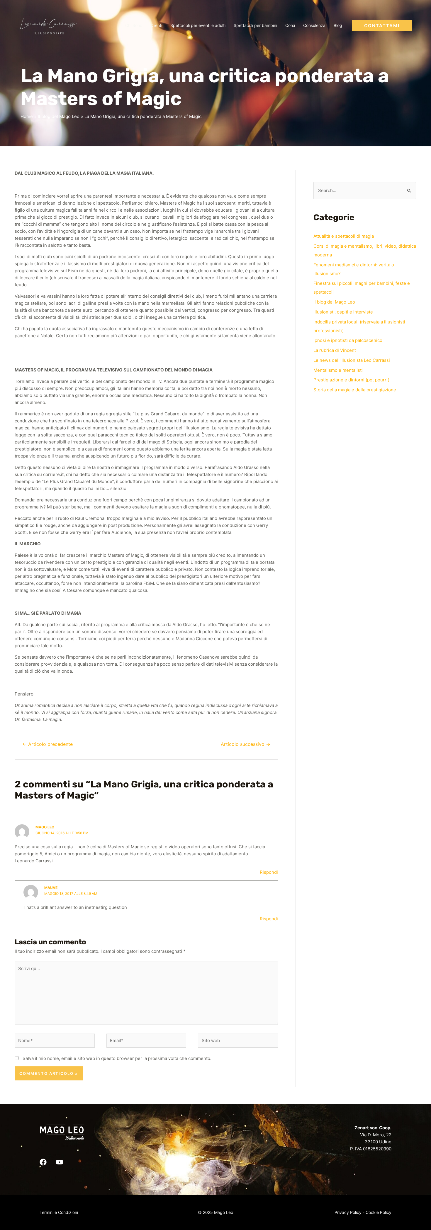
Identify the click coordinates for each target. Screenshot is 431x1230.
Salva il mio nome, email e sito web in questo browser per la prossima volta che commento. (117, 1058)
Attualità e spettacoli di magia (343, 236)
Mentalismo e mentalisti (338, 370)
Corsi (290, 25)
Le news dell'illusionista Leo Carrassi (351, 360)
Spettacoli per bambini (255, 25)
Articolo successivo (245, 744)
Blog (338, 25)
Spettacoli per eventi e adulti (197, 25)
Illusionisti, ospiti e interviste (343, 312)
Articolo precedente (47, 744)
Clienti (156, 25)
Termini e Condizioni (59, 1212)
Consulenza (314, 25)
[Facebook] (43, 1162)
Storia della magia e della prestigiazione (354, 390)
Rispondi (269, 872)
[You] (59, 1162)
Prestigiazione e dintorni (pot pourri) (351, 380)
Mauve (50, 887)
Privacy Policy (348, 1212)
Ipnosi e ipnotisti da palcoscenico (347, 340)
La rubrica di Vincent (334, 350)
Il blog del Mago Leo (334, 302)
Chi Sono (133, 25)
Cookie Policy (378, 1212)
